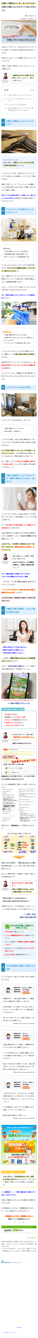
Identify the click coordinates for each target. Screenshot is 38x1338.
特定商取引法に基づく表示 (10, 1332)
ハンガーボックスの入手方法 (17, 104)
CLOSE (32, 90)
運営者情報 (19, 1327)
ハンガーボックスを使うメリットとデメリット (20, 100)
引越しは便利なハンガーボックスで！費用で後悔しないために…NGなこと (20, 109)
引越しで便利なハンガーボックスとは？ (20, 95)
